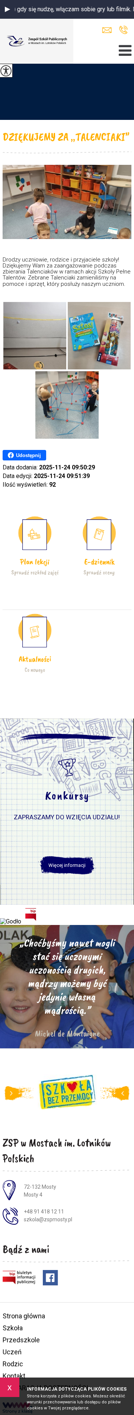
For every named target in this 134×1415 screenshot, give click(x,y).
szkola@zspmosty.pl (108, 30)
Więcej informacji (67, 865)
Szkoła (13, 1328)
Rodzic (13, 1364)
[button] (7, 9)
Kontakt (14, 1376)
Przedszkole (21, 1340)
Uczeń (12, 1352)
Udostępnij (28, 455)
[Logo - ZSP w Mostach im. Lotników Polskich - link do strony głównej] (36, 41)
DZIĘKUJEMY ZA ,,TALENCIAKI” (66, 137)
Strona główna (24, 1316)
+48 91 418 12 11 (123, 30)
